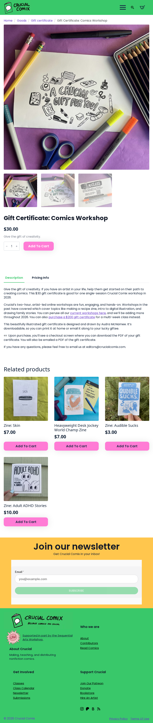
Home (8, 20)
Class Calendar (23, 688)
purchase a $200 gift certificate (72, 317)
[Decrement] (7, 246)
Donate (85, 688)
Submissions (21, 698)
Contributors (89, 643)
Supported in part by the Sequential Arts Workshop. (48, 637)
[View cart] (142, 7)
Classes (18, 683)
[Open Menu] (123, 7)
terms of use (139, 719)
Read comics (89, 648)
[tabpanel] (76, 319)
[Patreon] (87, 709)
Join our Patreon (91, 683)
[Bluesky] (93, 709)
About (84, 638)
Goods (21, 20)
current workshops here (88, 313)
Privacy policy (118, 719)
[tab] (14, 277)
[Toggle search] (132, 7)
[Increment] (17, 246)
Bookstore (87, 693)
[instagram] (82, 709)
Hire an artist (89, 698)
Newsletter (20, 693)
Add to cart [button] (25, 446)
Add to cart (38, 246)
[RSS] (98, 709)
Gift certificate (42, 20)
